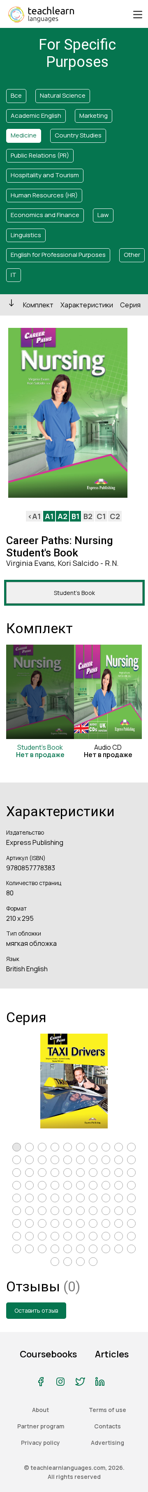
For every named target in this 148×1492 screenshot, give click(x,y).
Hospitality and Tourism (45, 175)
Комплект (38, 304)
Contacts (107, 1426)
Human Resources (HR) (44, 195)
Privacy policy (40, 1442)
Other (132, 254)
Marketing (93, 115)
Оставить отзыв (36, 1310)
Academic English (36, 115)
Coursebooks (48, 1354)
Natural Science (63, 95)
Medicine (24, 135)
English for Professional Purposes (58, 254)
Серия (130, 304)
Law (103, 215)
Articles (112, 1354)
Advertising (107, 1442)
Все (16, 95)
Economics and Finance (45, 215)
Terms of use (107, 1410)
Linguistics (26, 235)
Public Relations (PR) (40, 155)
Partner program (40, 1426)
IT (13, 274)
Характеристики (86, 304)
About (40, 1410)
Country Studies (78, 135)
